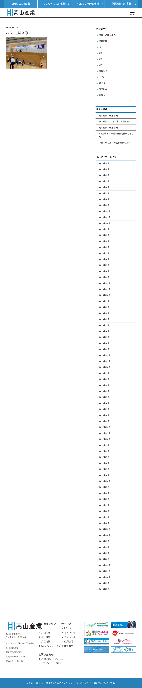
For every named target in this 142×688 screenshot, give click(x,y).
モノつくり (69, 637)
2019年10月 (105, 577)
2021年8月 (104, 487)
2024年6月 (104, 319)
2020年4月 (104, 559)
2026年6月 (104, 175)
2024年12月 (105, 283)
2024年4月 (104, 331)
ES (100, 53)
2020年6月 (104, 553)
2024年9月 (104, 301)
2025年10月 (105, 223)
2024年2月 (104, 343)
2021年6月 (104, 499)
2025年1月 (104, 277)
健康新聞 (103, 41)
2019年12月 (105, 565)
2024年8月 (104, 307)
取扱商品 (68, 646)
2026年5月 (104, 181)
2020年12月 (105, 529)
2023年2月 (104, 415)
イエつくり (69, 632)
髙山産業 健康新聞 (109, 115)
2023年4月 (104, 403)
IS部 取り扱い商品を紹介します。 (116, 143)
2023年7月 (104, 385)
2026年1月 (104, 205)
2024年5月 (104, 325)
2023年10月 (105, 367)
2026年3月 (104, 193)
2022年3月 (104, 469)
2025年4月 (104, 259)
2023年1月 (104, 421)
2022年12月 (105, 427)
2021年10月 (105, 481)
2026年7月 (104, 169)
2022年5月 (104, 457)
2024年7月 (104, 313)
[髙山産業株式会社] (24, 626)
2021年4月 (104, 511)
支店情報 (45, 641)
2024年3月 (104, 337)
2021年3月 (104, 517)
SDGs (102, 95)
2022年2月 (104, 475)
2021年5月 (104, 505)
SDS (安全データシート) (53, 646)
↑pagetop (135, 681)
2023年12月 (105, 355)
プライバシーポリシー (52, 663)
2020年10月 (105, 535)
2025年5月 (104, 253)
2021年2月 (104, 523)
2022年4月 (104, 463)
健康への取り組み (107, 35)
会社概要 (45, 637)
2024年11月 (105, 289)
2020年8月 (104, 547)
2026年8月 (104, 163)
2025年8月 (104, 235)
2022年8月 (104, 451)
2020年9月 (104, 541)
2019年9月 (104, 583)
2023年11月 (105, 361)
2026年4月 (104, 187)
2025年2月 (104, 271)
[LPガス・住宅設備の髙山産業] (20, 12)
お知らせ (103, 71)
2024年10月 (105, 295)
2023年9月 (104, 373)
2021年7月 (104, 493)
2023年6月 (104, 391)
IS (100, 47)
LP (100, 65)
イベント (103, 77)
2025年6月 (104, 247)
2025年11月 (105, 217)
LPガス (67, 628)
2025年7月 (104, 241)
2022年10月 (105, 439)
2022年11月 (105, 433)
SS (100, 59)
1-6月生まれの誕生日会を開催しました (116, 135)
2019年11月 (105, 571)
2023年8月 (104, 379)
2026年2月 (104, 199)
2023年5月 (104, 397)
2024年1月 (104, 349)
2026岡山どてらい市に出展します (115, 121)
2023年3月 (104, 409)
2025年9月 (104, 229)
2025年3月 (104, 265)
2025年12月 (105, 211)
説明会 (102, 83)
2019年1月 (104, 589)
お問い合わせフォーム (52, 659)
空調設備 (68, 641)
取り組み (103, 89)
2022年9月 (104, 445)
